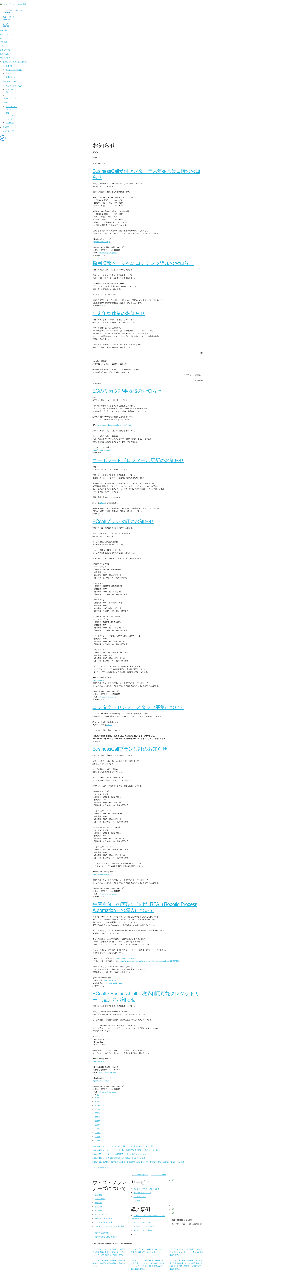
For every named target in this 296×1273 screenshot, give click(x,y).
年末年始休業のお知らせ (118, 312)
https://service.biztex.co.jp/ (126, 958)
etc (135, 1234)
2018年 (97, 1128)
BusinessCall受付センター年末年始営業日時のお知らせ (146, 173)
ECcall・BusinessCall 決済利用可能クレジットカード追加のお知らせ (145, 996)
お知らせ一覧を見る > (101, 1167)
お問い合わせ (5, 54)
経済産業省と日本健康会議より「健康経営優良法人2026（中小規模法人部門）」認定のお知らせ (134, 1162)
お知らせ (3, 38)
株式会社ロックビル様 (142, 1222)
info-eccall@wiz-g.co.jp (107, 697)
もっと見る (150, 1146)
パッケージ (138, 1200)
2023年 (97, 1109)
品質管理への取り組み (103, 1218)
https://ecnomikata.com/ (101, 450)
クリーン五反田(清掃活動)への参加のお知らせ (114, 1158)
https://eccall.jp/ (98, 680)
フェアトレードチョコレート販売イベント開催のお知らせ (119, 1146)
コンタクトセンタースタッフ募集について (138, 706)
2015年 (97, 1140)
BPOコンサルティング (142, 1192)
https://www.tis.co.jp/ (111, 980)
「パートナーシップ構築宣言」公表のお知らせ (114, 1154)
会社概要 (98, 1194)
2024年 (97, 1105)
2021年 (97, 1117)
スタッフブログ (6, 50)
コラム (2, 46)
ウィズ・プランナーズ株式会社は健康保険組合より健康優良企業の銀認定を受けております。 (108, 1263)
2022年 (97, 1113)
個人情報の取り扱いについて (106, 1236)
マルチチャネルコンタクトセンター (147, 1188)
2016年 (97, 1136)
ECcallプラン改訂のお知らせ (123, 521)
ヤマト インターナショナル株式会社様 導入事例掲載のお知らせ (121, 1150)
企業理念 (98, 1202)
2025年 (97, 1101)
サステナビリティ (7, 34)
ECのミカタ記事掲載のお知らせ (127, 390)
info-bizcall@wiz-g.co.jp (108, 252)
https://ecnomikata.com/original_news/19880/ (115, 425)
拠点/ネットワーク (10, 81)
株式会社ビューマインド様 (144, 1226)
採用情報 (3, 42)
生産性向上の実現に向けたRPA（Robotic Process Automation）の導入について (144, 906)
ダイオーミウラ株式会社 (143, 1230)
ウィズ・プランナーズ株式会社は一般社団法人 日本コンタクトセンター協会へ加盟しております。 (186, 1252)
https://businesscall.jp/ (102, 241)
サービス (6, 102)
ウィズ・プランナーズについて (15, 61)
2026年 (97, 1097)
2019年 (97, 1125)
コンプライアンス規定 (103, 1222)
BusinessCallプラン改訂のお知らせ (129, 748)
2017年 (97, 1132)
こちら (102, 294)
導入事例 (3, 30)
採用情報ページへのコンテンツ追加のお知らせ (143, 262)
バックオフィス (140, 1196)
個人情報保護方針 (102, 1233)
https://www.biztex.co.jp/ (115, 983)
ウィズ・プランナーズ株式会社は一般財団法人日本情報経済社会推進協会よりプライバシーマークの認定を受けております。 (108, 1252)
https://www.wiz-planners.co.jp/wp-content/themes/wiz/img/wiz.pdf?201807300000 (150, 961)
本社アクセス (5, 58)
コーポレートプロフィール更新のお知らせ (138, 460)
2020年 (97, 1121)
